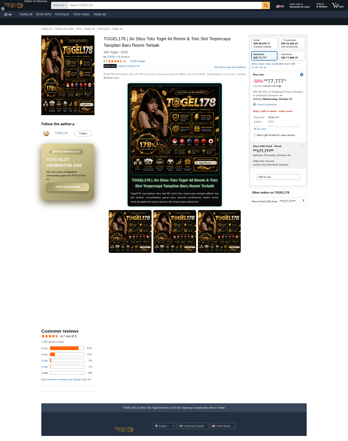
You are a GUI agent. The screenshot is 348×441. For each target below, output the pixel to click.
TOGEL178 (25, 14)
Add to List (264, 176)
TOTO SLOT (62, 14)
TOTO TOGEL (81, 14)
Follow (83, 133)
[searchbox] (165, 5)
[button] (35, 1)
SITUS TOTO (43, 14)
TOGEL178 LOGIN (64, 29)
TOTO (79, 29)
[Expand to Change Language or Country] (173, 426)
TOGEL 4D (100, 14)
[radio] (264, 43)
